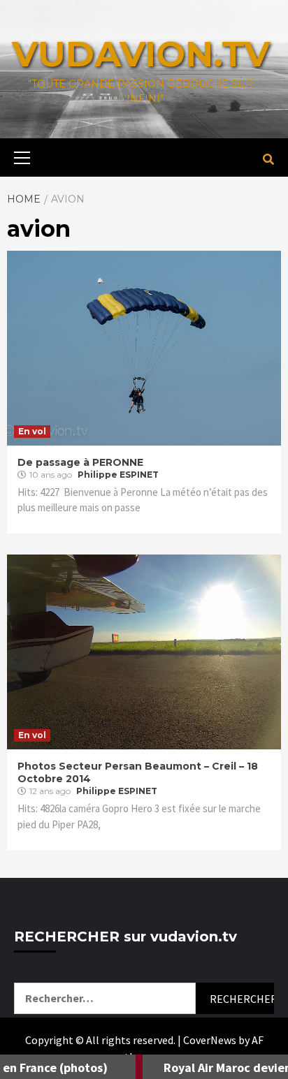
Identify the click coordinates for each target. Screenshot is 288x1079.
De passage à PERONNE (80, 462)
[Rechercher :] (105, 998)
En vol (32, 431)
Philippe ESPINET (118, 474)
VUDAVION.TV (141, 54)
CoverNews (209, 1040)
